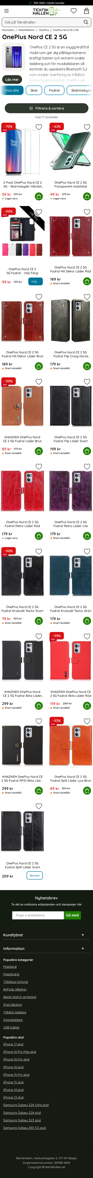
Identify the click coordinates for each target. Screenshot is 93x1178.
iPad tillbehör (12, 1005)
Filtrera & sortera (49, 108)
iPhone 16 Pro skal (16, 1060)
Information (13, 948)
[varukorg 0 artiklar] (86, 10)
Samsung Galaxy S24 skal (22, 1113)
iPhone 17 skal (13, 1044)
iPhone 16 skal (13, 1067)
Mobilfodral (11, 974)
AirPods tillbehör (15, 989)
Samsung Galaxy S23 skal (22, 1120)
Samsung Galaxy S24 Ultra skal (26, 1105)
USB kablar (11, 1027)
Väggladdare (12, 1020)
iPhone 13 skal (13, 1097)
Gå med (72, 915)
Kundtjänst (13, 934)
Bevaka (35, 875)
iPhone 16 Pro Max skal (19, 1052)
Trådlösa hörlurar (15, 982)
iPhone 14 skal (13, 1090)
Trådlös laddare (14, 1012)
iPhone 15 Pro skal (16, 1075)
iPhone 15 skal (13, 1082)
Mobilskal (10, 967)
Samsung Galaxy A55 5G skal (24, 1128)
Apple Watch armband (19, 997)
